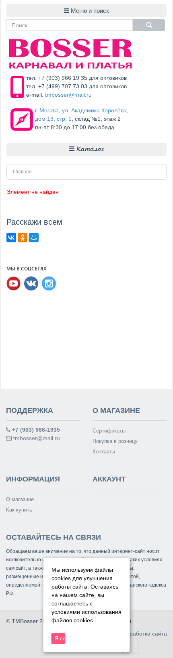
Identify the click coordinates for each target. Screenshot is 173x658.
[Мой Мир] (34, 237)
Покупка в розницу (115, 441)
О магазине (20, 499)
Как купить (19, 510)
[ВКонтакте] (11, 237)
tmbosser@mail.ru (68, 94)
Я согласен (60, 639)
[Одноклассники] (22, 237)
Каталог (89, 149)
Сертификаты (109, 431)
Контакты (104, 452)
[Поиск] (149, 25)
